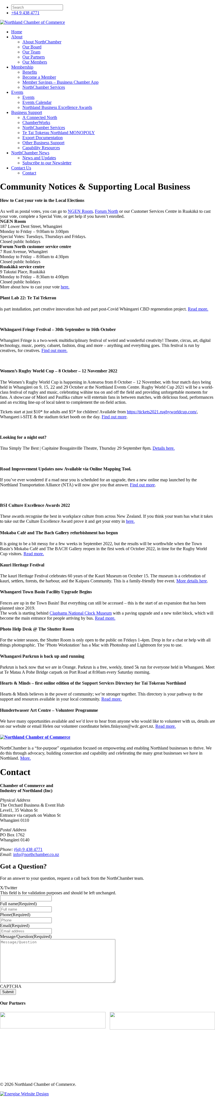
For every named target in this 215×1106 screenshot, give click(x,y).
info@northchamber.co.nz (36, 854)
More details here (191, 580)
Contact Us (21, 167)
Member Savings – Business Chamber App (60, 82)
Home (16, 31)
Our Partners (33, 57)
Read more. (198, 309)
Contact (29, 173)
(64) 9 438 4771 (28, 849)
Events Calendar (37, 102)
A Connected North (39, 117)
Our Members (34, 62)
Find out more (114, 416)
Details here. (164, 448)
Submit (8, 992)
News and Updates (39, 157)
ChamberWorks (36, 122)
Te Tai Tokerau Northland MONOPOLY (58, 132)
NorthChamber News (30, 152)
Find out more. (54, 350)
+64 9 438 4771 (25, 12)
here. (65, 286)
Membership (22, 67)
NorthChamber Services (43, 87)
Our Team (31, 52)
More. (25, 758)
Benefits (29, 72)
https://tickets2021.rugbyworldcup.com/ (162, 411)
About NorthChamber (41, 41)
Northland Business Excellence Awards (57, 107)
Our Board (31, 47)
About (16, 36)
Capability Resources (41, 147)
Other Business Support (43, 142)
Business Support (26, 112)
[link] (80, 211)
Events (17, 92)
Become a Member (39, 77)
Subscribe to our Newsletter (46, 162)
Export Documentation (42, 137)
